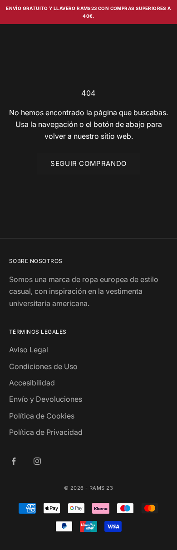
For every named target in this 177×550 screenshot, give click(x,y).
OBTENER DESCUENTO (130, 304)
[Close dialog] (167, 229)
